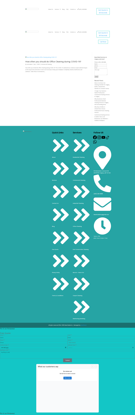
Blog (63, 9)
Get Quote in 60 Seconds (103, 11)
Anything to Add (4, 350)
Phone (2, 340)
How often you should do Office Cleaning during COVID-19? (53, 61)
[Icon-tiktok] (108, 137)
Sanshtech (84, 325)
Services (57, 9)
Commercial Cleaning (46, 64)
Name (1, 335)
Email (69, 335)
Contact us (73, 9)
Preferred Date (4, 345)
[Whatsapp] (95, 142)
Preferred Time (71, 345)
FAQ (67, 9)
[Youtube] (103, 137)
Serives (69, 340)
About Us (50, 9)
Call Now (103, 42)
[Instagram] (99, 137)
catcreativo (29, 64)
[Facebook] (95, 137)
